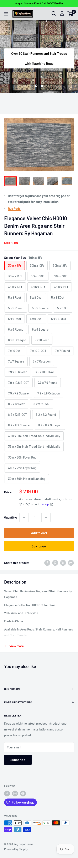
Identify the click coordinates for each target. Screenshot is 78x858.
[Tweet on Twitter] (63, 563)
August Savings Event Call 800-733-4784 (39, 3)
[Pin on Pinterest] (55, 563)
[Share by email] (71, 563)
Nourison (11, 243)
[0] (70, 13)
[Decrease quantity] (24, 517)
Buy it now (39, 546)
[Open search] (54, 13)
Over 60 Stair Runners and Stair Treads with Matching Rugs (39, 58)
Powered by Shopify (16, 849)
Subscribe (17, 760)
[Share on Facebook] (47, 563)
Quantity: (10, 517)
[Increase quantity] (46, 517)
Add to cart (39, 533)
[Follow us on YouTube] (23, 793)
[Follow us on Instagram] (15, 793)
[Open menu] (6, 13)
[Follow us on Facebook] (7, 793)
